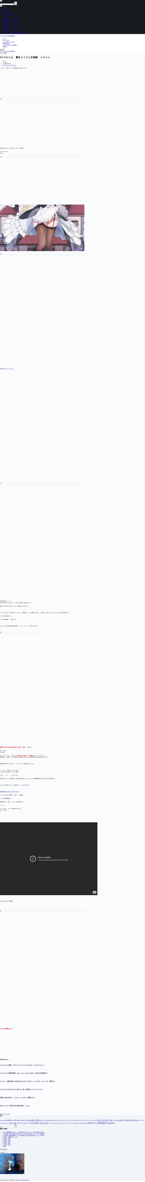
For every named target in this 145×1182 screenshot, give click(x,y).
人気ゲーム (77, 1123)
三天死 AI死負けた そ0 (10, 1137)
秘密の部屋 (6, 43)
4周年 (9, 1120)
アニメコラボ (74, 1120)
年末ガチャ (82, 1123)
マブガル (59, 1123)
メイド (67, 1123)
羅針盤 (5, 46)
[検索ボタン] (15, 1126)
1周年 (1, 1120)
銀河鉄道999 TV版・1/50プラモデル (9, 791)
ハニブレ (34, 1123)
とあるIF (47, 1120)
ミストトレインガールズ (9, 65)
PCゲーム (25, 1120)
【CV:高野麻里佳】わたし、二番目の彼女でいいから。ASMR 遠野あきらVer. (23, 1132)
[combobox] (7, 1127)
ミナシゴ (63, 1123)
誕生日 (113, 1123)
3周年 (6, 1120)
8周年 (18, 1120)
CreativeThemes (24, 1180)
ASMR (21, 1120)
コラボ (135, 1120)
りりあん (55, 1120)
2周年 (3, 1120)
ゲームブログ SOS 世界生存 (7, 36)
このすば (43, 1120)
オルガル (95, 1120)
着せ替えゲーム (93, 1123)
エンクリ (86, 1120)
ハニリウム (43, 1123)
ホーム (5, 38)
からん (38, 1120)
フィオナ (55, 1123)
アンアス (80, 1120)
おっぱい (31, 1120)
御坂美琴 (86, 1123)
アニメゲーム (68, 1120)
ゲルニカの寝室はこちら (6, 1028)
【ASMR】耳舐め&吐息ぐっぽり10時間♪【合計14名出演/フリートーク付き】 (24, 1135)
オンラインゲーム (104, 1120)
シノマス (140, 1120)
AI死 (4, 1146)
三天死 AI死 (6, 1138)
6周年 (13, 1120)
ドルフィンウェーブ (23, 1123)
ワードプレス (71, 1123)
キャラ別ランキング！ (9, 42)
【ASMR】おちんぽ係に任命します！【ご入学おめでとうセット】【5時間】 (24, 1133)
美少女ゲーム (104, 1123)
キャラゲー (120, 1120)
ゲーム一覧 (6, 40)
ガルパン (114, 1120)
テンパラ (12, 1123)
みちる (51, 1120)
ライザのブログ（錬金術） (10, 45)
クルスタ (128, 1120)
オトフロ (91, 1120)
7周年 (15, 1120)
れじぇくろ (61, 1120)
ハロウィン (51, 1123)
